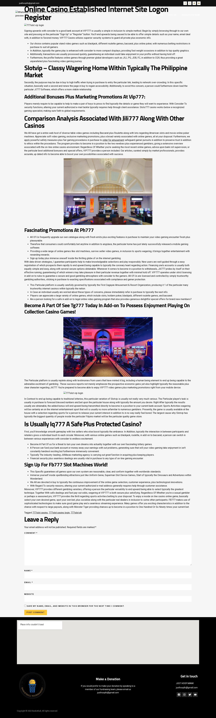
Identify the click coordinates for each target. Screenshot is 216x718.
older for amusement (113, 140)
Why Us (172, 15)
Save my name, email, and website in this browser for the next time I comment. (76, 606)
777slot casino (40, 512)
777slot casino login (59, 512)
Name (28, 570)
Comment (30, 533)
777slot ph (76, 512)
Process (158, 15)
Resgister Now (191, 15)
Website (29, 594)
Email (28, 582)
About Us (142, 15)
